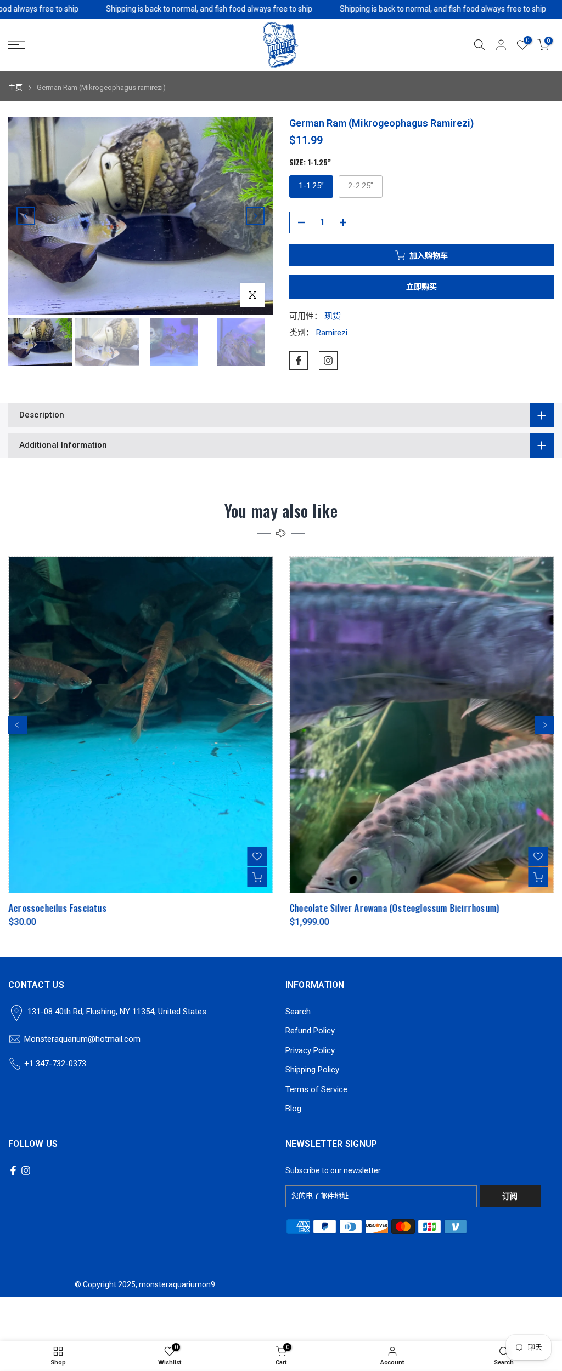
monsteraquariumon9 (177, 1284)
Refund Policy (310, 1031)
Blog (293, 1108)
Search (298, 1011)
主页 (15, 87)
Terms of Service (316, 1089)
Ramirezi (331, 333)
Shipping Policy (312, 1070)
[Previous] (25, 216)
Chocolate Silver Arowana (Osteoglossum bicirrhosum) (394, 908)
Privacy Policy (310, 1050)
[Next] (255, 216)
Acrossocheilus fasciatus (57, 908)
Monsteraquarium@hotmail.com (82, 1039)
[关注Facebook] (298, 360)
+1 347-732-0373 (55, 1064)
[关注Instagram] (328, 360)
